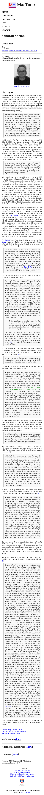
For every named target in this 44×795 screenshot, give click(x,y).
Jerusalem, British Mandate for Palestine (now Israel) (19, 51)
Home (5, 12)
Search (6, 30)
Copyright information (22, 770)
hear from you (25, 792)
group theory (35, 387)
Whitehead (8, 706)
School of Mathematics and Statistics (22, 774)
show (18, 739)
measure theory (17, 389)
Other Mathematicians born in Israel (14, 731)
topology (8, 389)
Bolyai (7, 240)
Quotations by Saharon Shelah (12, 730)
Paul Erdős (14, 215)
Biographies (8, 16)
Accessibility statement (22, 772)
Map (4, 23)
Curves (6, 26)
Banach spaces (30, 389)
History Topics (9, 19)
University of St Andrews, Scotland (22, 776)
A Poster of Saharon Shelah (11, 733)
